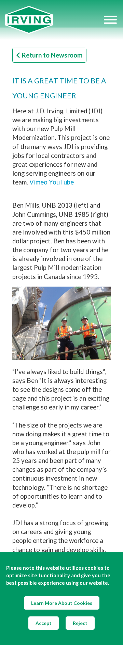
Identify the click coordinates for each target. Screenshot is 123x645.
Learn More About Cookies (61, 603)
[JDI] (54, 20)
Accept (44, 623)
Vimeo (38, 182)
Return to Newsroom (52, 55)
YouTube (61, 182)
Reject (80, 623)
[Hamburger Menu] (110, 19)
